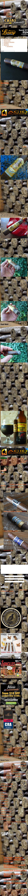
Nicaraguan (7, 889)
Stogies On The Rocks (6, 811)
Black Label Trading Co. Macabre (12, 768)
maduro (12, 893)
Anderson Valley (11, 458)
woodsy (20, 893)
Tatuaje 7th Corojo (8, 777)
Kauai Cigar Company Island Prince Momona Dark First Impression (15, 751)
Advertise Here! (7, 735)
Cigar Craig (3, 791)
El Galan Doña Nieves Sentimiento (18, 460)
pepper (20, 892)
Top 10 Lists (6, 11)
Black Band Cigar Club (6, 786)
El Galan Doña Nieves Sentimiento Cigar (14, 461)
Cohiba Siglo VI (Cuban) (13, 749)
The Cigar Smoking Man (6, 816)
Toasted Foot (4, 819)
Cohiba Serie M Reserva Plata (11, 531)
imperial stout (16, 893)
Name (2, 576)
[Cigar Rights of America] (8, 728)
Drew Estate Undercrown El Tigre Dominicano (15, 511)
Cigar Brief (3, 789)
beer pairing (12, 889)
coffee (25, 890)
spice (12, 890)
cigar (10, 890)
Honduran (23, 892)
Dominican (15, 890)
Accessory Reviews (8, 12)
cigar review (7, 460)
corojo (7, 894)
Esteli (9, 892)
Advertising (9, 16)
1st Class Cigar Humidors (7, 784)
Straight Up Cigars (5, 814)
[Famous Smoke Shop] (11, 704)
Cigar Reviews (7, 9)
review (5, 894)
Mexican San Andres (15, 894)
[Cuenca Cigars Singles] (11, 679)
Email (2, 579)
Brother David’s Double (15, 459)
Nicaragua (4, 890)
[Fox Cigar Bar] (11, 653)
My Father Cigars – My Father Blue (12, 776)
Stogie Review (4, 809)
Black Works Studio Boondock (11, 771)
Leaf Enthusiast (4, 801)
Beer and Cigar (18, 458)
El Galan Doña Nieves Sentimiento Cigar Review (13, 462)
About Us (6, 15)
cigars (10, 894)
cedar (8, 890)
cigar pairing (16, 889)
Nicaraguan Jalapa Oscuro (9, 464)
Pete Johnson (8, 893)
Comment (3, 564)
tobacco (2, 894)
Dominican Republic (4, 892)
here (2, 133)
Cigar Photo (3, 799)
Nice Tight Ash (4, 806)
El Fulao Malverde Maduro (16, 747)
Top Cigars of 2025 (8, 772)
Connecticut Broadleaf (14, 892)
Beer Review (7, 459)
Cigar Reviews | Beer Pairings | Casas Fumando (15, 821)
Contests (6, 13)
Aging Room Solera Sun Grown (15, 486)
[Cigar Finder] (8, 718)
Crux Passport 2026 (8, 550)
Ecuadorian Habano (20, 890)
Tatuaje (4, 893)
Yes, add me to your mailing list (9, 584)
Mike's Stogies (4, 804)
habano (23, 893)
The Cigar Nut (4, 796)
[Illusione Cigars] (11, 628)
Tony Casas (5, 94)
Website (2, 581)
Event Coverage (7, 824)
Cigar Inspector (4, 794)
